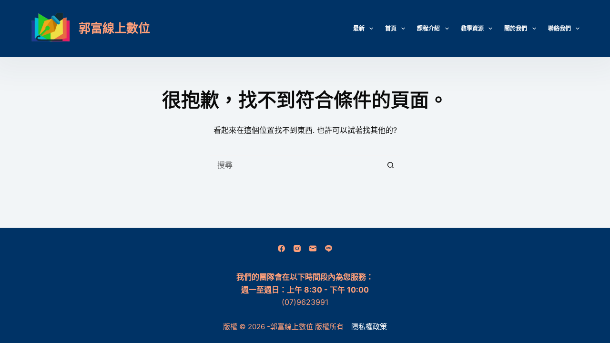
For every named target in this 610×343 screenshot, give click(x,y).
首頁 (390, 28)
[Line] (328, 248)
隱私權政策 (369, 326)
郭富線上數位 (114, 28)
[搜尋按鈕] (390, 164)
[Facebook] (281, 248)
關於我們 (515, 28)
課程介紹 (428, 28)
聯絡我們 (559, 28)
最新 (359, 28)
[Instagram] (297, 248)
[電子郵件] (312, 248)
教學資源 (472, 28)
